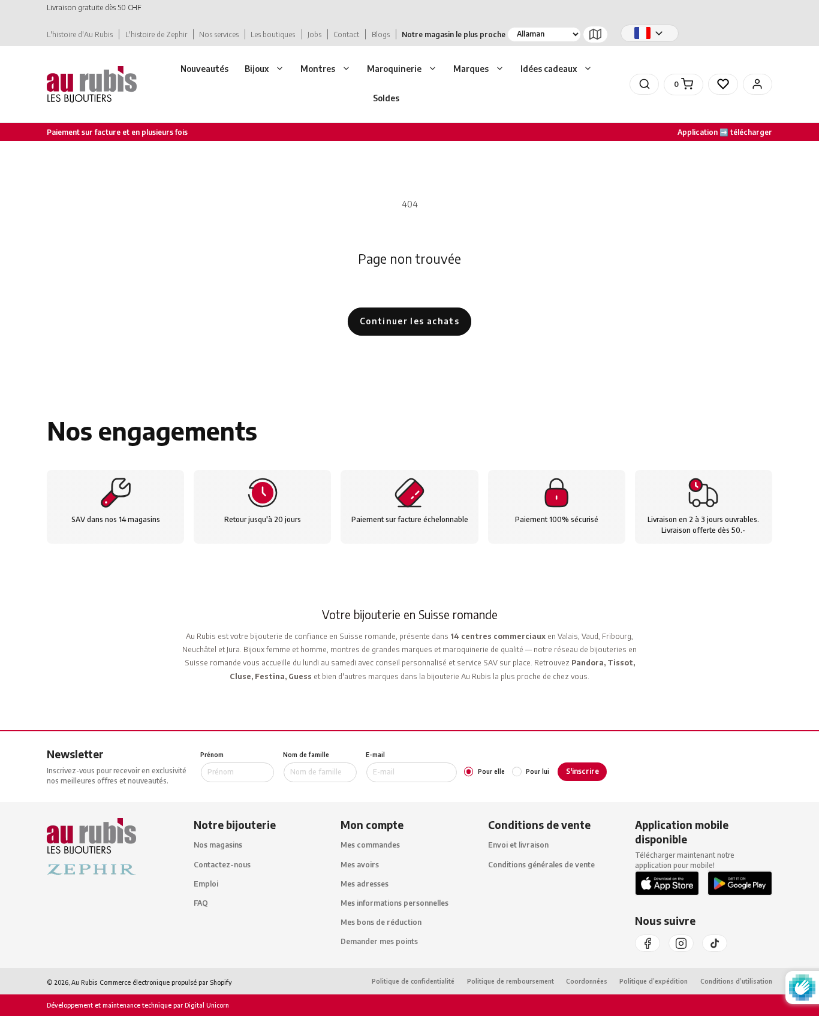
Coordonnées (586, 981)
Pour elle (491, 771)
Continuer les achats (409, 321)
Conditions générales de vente (541, 864)
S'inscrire (582, 771)
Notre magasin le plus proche (453, 34)
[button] (264, 70)
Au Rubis (84, 982)
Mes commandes (370, 845)
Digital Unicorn (206, 1005)
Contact (346, 34)
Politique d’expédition (653, 981)
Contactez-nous (222, 864)
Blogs (381, 34)
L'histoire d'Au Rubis (80, 34)
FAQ (201, 903)
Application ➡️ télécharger (725, 131)
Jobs (314, 34)
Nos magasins (218, 845)
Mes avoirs (360, 864)
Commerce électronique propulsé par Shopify (166, 982)
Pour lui (537, 771)
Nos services (219, 34)
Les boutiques (273, 34)
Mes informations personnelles (394, 903)
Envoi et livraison (518, 845)
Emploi (206, 883)
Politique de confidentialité (413, 981)
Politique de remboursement (510, 981)
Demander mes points (379, 941)
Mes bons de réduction (381, 922)
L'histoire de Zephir (156, 34)
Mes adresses (365, 883)
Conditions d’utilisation (736, 981)
